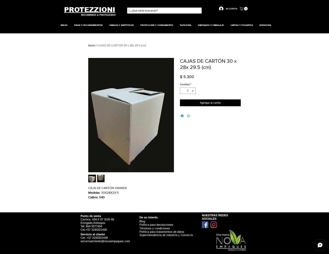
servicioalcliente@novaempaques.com (105, 241)
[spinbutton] (188, 91)
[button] (244, 8)
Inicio (91, 45)
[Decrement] (182, 91)
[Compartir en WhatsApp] (189, 116)
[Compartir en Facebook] (182, 116)
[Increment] (193, 91)
